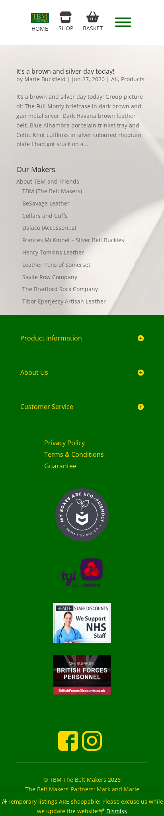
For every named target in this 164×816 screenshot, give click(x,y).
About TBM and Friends (47, 181)
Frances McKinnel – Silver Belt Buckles (73, 240)
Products (132, 79)
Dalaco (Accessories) (49, 227)
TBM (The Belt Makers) (52, 191)
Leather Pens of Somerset (56, 264)
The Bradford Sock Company (60, 289)
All (114, 79)
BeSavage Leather (46, 203)
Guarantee (60, 466)
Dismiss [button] (116, 811)
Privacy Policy (64, 442)
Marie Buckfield (45, 79)
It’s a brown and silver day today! (65, 71)
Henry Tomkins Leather (53, 252)
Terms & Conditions (74, 454)
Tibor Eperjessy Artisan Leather (64, 301)
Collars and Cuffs (45, 215)
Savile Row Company (49, 277)
